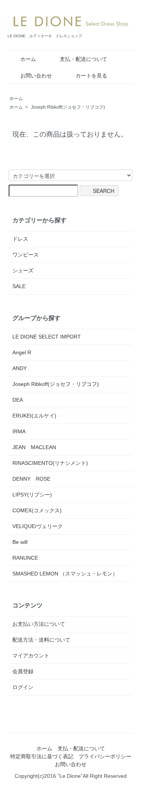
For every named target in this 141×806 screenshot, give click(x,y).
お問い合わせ (36, 76)
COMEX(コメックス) (37, 510)
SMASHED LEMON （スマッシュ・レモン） (65, 574)
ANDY (19, 368)
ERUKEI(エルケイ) (34, 416)
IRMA (19, 431)
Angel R (21, 352)
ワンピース (25, 255)
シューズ (22, 270)
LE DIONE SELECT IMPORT (46, 337)
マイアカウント (30, 656)
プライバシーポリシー (105, 756)
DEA (17, 400)
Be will (19, 542)
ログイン (22, 687)
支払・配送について (83, 59)
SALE (19, 286)
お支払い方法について (38, 624)
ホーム (28, 59)
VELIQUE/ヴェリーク (37, 526)
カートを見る (91, 76)
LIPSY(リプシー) (32, 495)
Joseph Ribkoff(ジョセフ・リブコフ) (68, 107)
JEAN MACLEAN (34, 447)
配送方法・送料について (41, 640)
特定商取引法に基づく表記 (41, 756)
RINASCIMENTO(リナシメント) (50, 463)
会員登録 (22, 671)
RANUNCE (25, 558)
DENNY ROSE (31, 479)
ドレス (20, 239)
